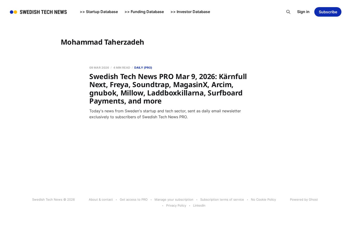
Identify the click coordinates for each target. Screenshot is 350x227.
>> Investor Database (190, 11)
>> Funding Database (144, 11)
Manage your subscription (174, 199)
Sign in (303, 11)
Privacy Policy (176, 205)
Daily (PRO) (143, 67)
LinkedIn (199, 205)
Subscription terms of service (222, 199)
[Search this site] (288, 11)
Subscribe (328, 11)
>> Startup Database (99, 11)
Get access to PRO (134, 199)
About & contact (101, 199)
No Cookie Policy (263, 199)
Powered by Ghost (304, 199)
